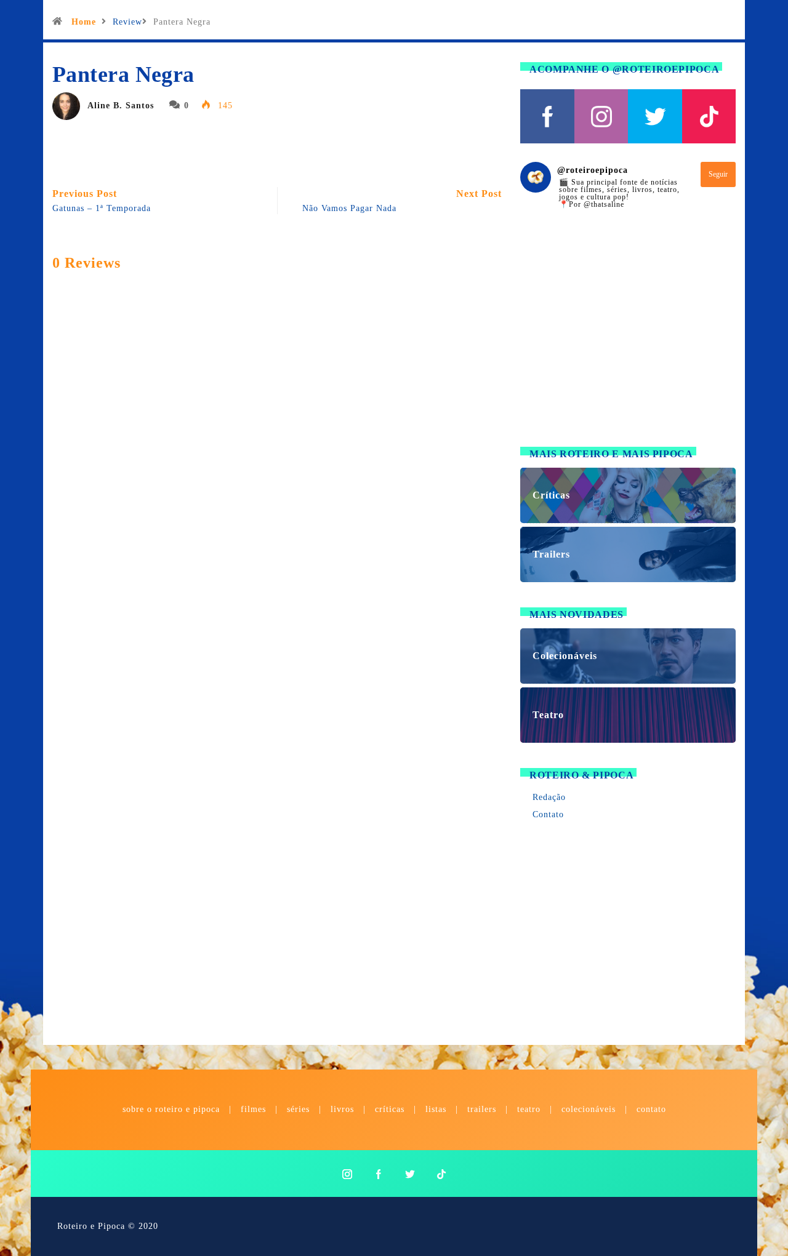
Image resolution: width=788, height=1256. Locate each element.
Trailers (481, 1109)
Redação (549, 797)
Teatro (529, 1109)
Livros (342, 1109)
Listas (435, 1109)
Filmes (253, 1109)
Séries (300, 1109)
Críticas (389, 1109)
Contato (548, 814)
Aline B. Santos (120, 105)
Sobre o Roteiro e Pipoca (171, 1109)
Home (83, 21)
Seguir (718, 174)
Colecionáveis (588, 1109)
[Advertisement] (628, 335)
